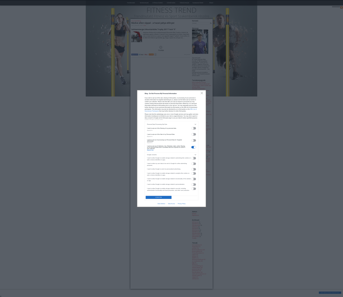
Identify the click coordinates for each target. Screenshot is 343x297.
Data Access (171, 203)
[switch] (193, 128)
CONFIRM (158, 197)
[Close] (202, 93)
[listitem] (171, 124)
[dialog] (171, 148)
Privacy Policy (182, 203)
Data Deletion (161, 203)
